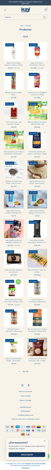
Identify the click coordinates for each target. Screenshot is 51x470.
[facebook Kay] (29, 385)
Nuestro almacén (25, 391)
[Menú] (5, 10)
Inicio (21, 25)
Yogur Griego (26, 396)
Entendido (25, 468)
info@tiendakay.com (25, 415)
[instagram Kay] (22, 385)
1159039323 (25, 411)
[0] (45, 10)
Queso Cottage (25, 400)
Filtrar (25, 36)
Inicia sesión (27, 454)
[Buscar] (44, 17)
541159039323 (25, 407)
